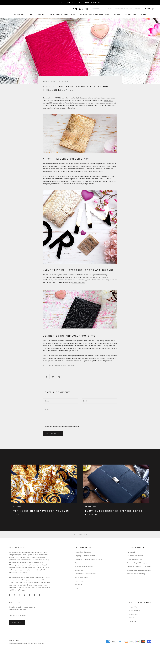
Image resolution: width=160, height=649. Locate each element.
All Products (83, 535)
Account (95, 9)
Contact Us (107, 9)
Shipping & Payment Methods (85, 556)
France (131, 618)
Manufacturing (131, 552)
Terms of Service (80, 563)
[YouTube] (29, 594)
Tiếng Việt (132, 621)
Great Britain (133, 607)
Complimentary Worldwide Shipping (139, 570)
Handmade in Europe (123, 9)
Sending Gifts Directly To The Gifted (139, 567)
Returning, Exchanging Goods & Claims (88, 559)
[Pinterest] (24, 594)
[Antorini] (80, 9)
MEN (31, 15)
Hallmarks (78, 585)
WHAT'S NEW (19, 15)
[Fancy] (39, 594)
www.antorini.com (78, 282)
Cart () (151, 9)
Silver (117, 15)
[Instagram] (19, 594)
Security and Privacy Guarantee (85, 574)
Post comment (53, 433)
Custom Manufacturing (134, 559)
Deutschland (133, 614)
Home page (79, 581)
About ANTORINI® (81, 577)
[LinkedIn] (34, 594)
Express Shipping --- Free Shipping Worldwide (80, 2)
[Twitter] (14, 594)
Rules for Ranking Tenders (84, 567)
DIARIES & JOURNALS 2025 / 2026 (94, 15)
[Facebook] (9, 594)
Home (76, 535)
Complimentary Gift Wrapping (137, 563)
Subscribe (17, 622)
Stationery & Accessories (62, 15)
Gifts (143, 15)
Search (138, 9)
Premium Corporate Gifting (136, 574)
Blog (76, 588)
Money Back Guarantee (83, 552)
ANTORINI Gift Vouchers (135, 556)
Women (41, 15)
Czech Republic (134, 611)
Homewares (130, 15)
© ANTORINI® (14, 640)
